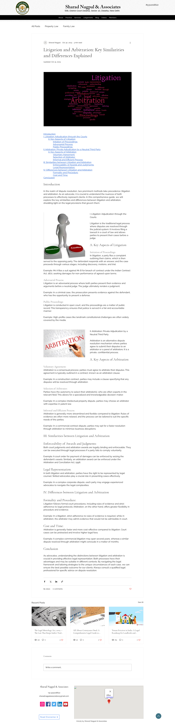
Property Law (51, 26)
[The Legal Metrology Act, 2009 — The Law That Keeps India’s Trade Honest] (49, 616)
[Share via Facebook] (44, 581)
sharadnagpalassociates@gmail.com (54, 696)
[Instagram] (42, 704)
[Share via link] (62, 581)
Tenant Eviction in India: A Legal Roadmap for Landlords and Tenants (126, 631)
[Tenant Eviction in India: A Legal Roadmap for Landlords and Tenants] (126, 616)
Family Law (69, 26)
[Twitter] (54, 704)
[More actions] (130, 42)
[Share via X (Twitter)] (50, 581)
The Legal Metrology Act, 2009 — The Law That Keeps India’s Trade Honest (48, 631)
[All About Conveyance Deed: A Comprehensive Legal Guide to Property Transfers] (87, 616)
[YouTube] (65, 704)
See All (140, 602)
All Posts (36, 26)
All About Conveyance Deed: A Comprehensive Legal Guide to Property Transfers (86, 631)
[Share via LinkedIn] (56, 581)
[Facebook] (48, 704)
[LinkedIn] (60, 704)
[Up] (158, 716)
